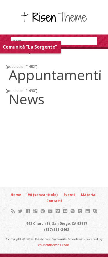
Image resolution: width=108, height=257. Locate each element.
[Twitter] (20, 211)
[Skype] (95, 211)
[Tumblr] (80, 211)
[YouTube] (50, 211)
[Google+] (35, 211)
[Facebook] (28, 211)
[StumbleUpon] (73, 211)
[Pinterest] (43, 211)
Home (16, 195)
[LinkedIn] (88, 211)
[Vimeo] (58, 211)
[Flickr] (65, 211)
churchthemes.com (53, 245)
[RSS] (13, 211)
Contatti (54, 201)
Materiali (89, 195)
